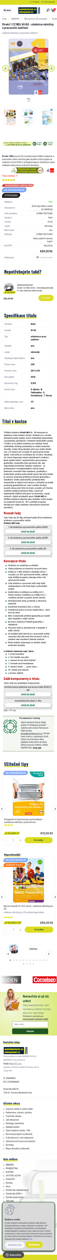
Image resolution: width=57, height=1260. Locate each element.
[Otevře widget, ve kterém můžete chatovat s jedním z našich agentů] (13, 1255)
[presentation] (5, 68)
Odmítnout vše (14, 1245)
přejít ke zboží (28, 531)
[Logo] (29, 10)
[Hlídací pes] (42, 258)
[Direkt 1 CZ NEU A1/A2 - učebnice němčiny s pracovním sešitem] (28, 67)
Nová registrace (49, 2)
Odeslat (30, 1031)
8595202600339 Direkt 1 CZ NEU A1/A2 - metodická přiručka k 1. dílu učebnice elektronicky (35, 288)
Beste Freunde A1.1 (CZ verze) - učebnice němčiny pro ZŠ (28, 907)
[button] (10, 960)
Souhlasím (34, 1244)
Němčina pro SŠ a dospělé (35, 19)
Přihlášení (36, 2)
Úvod (4, 19)
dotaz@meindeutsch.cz (31, 733)
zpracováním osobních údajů (35, 1019)
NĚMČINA (15, 19)
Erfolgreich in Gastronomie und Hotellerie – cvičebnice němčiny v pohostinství (23, 820)
